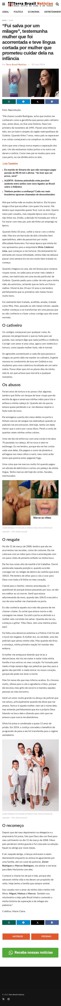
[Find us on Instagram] (9, 999)
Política (18, 12)
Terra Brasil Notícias (16, 65)
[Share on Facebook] (52, 101)
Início (4, 20)
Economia (33, 12)
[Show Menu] (3, 4)
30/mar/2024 (38, 65)
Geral (5, 12)
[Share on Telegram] (23, 101)
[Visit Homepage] (30, 4)
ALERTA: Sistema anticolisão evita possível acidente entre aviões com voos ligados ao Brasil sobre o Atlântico (29, 183)
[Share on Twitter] (38, 101)
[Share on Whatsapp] (9, 101)
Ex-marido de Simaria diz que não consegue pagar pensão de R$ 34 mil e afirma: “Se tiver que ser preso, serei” (30, 172)
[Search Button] (57, 4)
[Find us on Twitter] (3, 999)
